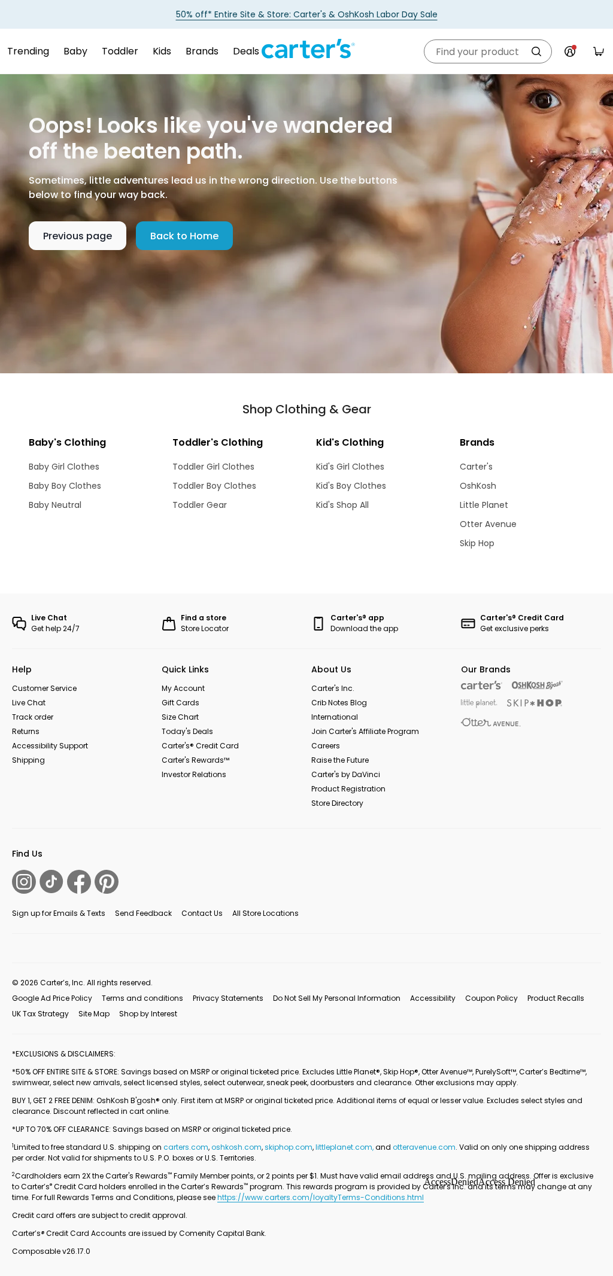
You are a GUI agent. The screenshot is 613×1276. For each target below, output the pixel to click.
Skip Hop (477, 543)
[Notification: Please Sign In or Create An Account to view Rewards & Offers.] (570, 51)
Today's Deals (187, 731)
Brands (202, 51)
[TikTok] (51, 881)
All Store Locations (265, 913)
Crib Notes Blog (339, 703)
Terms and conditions (142, 998)
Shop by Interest (148, 1014)
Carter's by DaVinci (345, 774)
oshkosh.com (236, 1147)
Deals (246, 51)
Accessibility (433, 998)
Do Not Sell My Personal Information (336, 998)
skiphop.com (288, 1147)
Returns (26, 731)
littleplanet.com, (345, 1147)
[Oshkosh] (537, 685)
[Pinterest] (107, 882)
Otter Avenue (488, 524)
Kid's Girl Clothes (350, 467)
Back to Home (184, 236)
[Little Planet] (479, 703)
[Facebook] (79, 882)
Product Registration (348, 789)
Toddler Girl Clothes (213, 467)
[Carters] (481, 685)
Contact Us (202, 913)
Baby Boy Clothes (65, 486)
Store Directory (337, 803)
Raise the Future (340, 760)
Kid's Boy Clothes (351, 486)
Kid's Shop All (342, 505)
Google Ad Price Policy (52, 998)
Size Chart (180, 717)
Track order (32, 717)
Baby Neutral (55, 505)
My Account (183, 688)
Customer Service (44, 688)
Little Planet (484, 505)
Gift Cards (180, 703)
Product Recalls (555, 998)
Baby (75, 51)
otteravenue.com (424, 1147)
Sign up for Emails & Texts (58, 913)
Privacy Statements (228, 998)
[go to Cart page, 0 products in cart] (598, 51)
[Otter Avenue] (491, 722)
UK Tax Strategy (40, 1014)
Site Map (94, 1014)
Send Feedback (143, 913)
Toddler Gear (199, 505)
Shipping (28, 760)
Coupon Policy (491, 998)
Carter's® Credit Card (200, 746)
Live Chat (28, 703)
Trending (28, 51)
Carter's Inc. (332, 688)
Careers (325, 746)
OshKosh (478, 486)
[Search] (536, 51)
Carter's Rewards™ (195, 760)
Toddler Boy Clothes (214, 486)
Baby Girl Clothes (64, 467)
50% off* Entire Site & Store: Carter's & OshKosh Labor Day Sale (307, 14)
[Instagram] (24, 882)
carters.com (185, 1147)
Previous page (77, 236)
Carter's (476, 467)
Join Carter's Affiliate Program (365, 731)
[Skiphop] (534, 702)
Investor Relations (194, 774)
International (334, 717)
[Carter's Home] (306, 49)
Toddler (120, 51)
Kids (162, 51)
